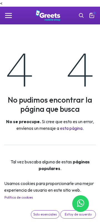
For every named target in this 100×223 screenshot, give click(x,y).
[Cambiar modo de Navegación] (8, 15)
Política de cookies (18, 197)
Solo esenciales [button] (45, 214)
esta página (71, 128)
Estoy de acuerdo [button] (78, 214)
